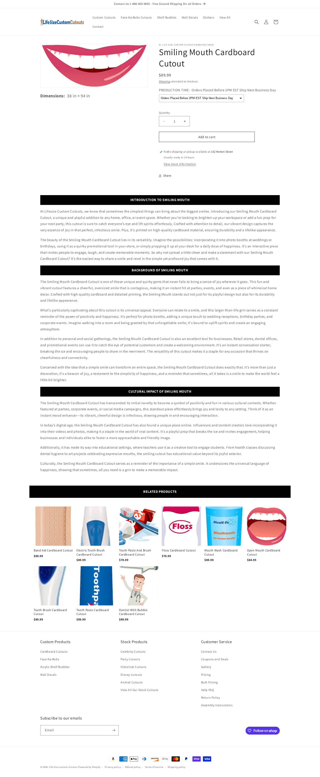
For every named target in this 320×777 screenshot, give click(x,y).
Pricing (206, 675)
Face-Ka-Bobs (49, 659)
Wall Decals (48, 675)
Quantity (164, 113)
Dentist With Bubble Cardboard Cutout (133, 612)
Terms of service (154, 767)
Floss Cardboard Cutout (179, 550)
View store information (180, 164)
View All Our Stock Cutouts (139, 690)
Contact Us (209, 652)
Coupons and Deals (215, 659)
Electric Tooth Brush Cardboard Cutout (90, 552)
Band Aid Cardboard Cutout (53, 550)
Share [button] (167, 175)
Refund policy (133, 767)
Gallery (206, 667)
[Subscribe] (113, 730)
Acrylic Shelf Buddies (55, 667)
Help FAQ (207, 690)
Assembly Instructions (217, 705)
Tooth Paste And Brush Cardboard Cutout (135, 552)
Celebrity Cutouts (133, 652)
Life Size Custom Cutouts (63, 767)
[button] (256, 22)
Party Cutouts (130, 659)
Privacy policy (113, 767)
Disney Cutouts (131, 675)
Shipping (164, 81)
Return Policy (210, 697)
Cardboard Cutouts (53, 652)
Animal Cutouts (132, 682)
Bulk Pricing (209, 682)
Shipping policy (177, 767)
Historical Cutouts (133, 667)
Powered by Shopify (89, 767)
